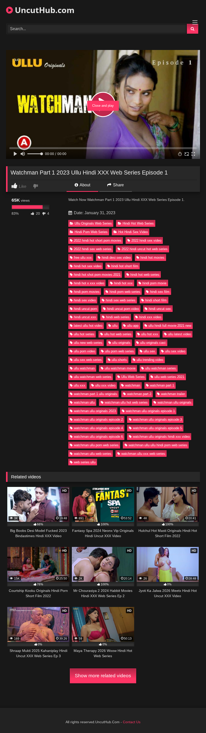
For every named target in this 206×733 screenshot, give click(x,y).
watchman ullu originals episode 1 (150, 411)
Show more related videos (103, 675)
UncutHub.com (43, 10)
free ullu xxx (83, 257)
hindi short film (156, 300)
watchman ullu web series (92, 454)
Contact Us (131, 722)
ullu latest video (179, 334)
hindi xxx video (150, 317)
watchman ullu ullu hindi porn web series (158, 445)
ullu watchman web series (92, 377)
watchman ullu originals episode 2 (98, 419)
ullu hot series (84, 334)
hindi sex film (159, 292)
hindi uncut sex (160, 309)
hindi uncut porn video (123, 309)
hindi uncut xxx (85, 317)
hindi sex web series (120, 300)
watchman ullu (84, 402)
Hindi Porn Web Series (91, 232)
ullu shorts (119, 360)
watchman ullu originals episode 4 (98, 428)
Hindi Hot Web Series (138, 223)
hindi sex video (85, 300)
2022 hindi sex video (146, 240)
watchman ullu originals (174, 402)
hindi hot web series (144, 274)
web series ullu (84, 462)
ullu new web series (88, 343)
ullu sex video (175, 351)
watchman (132, 385)
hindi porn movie (154, 283)
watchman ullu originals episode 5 (157, 428)
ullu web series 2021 (169, 377)
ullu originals (121, 343)
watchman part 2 (139, 394)
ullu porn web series (119, 351)
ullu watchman (84, 368)
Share (118, 185)
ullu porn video (84, 351)
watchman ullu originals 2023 (95, 411)
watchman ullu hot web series (126, 402)
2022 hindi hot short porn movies (97, 240)
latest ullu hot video (88, 325)
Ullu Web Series (133, 377)
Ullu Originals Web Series (93, 223)
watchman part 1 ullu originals (95, 394)
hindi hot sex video (87, 266)
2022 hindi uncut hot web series (145, 249)
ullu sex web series (88, 360)
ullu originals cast (153, 343)
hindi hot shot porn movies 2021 (97, 274)
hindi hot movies (152, 257)
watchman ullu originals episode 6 (98, 436)
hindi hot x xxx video (89, 283)
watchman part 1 (162, 385)
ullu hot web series (117, 334)
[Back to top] (190, 718)
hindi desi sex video (116, 257)
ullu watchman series (160, 368)
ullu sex (149, 351)
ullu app (132, 325)
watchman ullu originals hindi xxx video (161, 436)
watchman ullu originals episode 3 (157, 419)
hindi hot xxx (123, 283)
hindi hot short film (124, 266)
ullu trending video (150, 360)
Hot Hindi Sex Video (133, 232)
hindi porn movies (86, 292)
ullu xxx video (105, 385)
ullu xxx (79, 385)
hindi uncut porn (85, 309)
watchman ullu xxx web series (143, 454)
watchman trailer (173, 394)
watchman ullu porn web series (96, 445)
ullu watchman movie (120, 368)
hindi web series (117, 317)
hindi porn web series (125, 292)
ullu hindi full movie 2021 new (169, 325)
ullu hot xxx (149, 334)
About (84, 185)
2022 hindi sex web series (93, 249)
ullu (114, 325)
